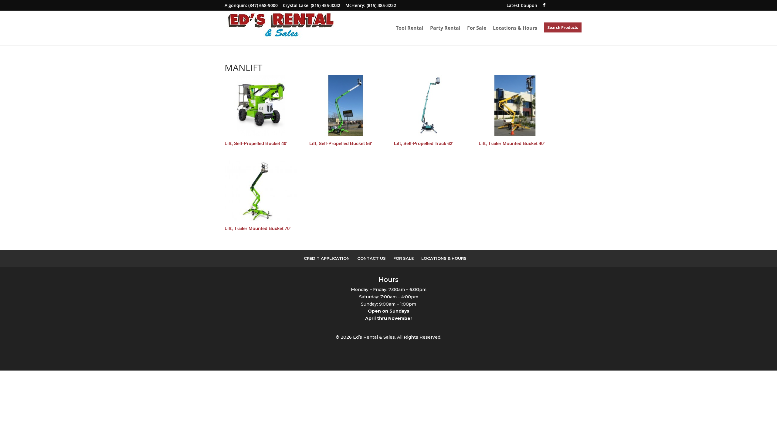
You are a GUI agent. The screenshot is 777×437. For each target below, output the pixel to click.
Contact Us (371, 258)
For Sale (476, 28)
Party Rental (445, 28)
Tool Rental (409, 28)
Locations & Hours (515, 28)
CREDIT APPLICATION (327, 258)
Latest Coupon (522, 5)
